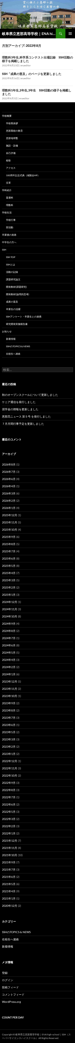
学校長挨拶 (12, 123)
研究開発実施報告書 (17, 323)
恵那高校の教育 (14, 130)
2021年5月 (9, 884)
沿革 (8, 182)
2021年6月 (9, 876)
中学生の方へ (9, 242)
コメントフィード (13, 994)
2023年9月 (9, 703)
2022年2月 (9, 826)
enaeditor (26, 65)
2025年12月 (9, 515)
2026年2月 (9, 500)
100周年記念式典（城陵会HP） (23, 175)
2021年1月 (9, 898)
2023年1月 (9, 753)
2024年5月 (9, 652)
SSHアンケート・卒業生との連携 (23, 316)
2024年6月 (9, 645)
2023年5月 (9, 732)
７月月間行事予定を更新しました (23, 423)
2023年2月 (9, 746)
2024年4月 (9, 659)
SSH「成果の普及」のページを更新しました (31, 74)
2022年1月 (9, 833)
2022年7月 (9, 797)
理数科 (9, 205)
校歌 (8, 160)
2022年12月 (9, 761)
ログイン (7, 980)
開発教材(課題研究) (16, 286)
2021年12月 (9, 840)
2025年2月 (9, 587)
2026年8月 (9, 464)
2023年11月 (9, 688)
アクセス (11, 167)
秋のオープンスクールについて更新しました (30, 394)
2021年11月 (9, 848)
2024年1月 (9, 674)
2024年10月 (9, 616)
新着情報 (11, 338)
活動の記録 (12, 271)
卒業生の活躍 (13, 309)
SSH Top (10, 257)
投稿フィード (10, 987)
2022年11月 (9, 768)
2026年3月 (9, 493)
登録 (5, 972)
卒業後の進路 (9, 234)
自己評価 (11, 153)
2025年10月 (9, 529)
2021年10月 (9, 855)
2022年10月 (9, 775)
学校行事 (11, 219)
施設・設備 (12, 145)
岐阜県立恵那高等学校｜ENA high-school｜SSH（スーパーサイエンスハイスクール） (29, 33)
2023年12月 (9, 681)
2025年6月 (9, 558)
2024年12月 (9, 602)
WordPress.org (11, 1001)
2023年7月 (9, 717)
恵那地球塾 (12, 138)
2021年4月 (9, 891)
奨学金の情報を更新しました (20, 409)
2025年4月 (9, 573)
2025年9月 (9, 536)
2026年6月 (9, 479)
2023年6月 (9, 725)
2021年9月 (9, 862)
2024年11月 (9, 609)
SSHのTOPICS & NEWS (18, 346)
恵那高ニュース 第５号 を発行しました (26, 416)
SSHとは (10, 264)
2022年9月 (9, 782)
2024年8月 (9, 631)
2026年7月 (9, 471)
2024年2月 (9, 667)
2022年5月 (9, 811)
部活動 (9, 227)
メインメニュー (70, 33)
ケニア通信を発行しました (19, 402)
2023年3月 (9, 739)
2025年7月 (9, 551)
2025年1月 (9, 594)
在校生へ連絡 (13, 353)
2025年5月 (9, 565)
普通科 (9, 197)
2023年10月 (9, 696)
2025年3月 (9, 580)
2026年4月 (9, 486)
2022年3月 (9, 819)
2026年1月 (9, 508)
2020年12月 (9, 905)
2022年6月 (9, 804)
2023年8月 (9, 710)
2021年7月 (9, 869)
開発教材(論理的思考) (17, 294)
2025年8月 (9, 544)
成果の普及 (12, 301)
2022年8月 (9, 790)
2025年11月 (9, 522)
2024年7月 (9, 638)
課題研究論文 (13, 279)
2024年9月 (9, 623)
